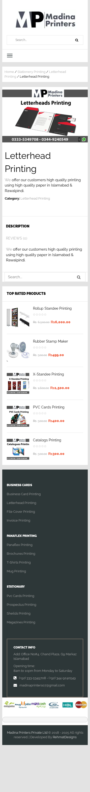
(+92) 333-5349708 (32, 678)
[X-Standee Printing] (18, 383)
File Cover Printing (21, 512)
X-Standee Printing (48, 374)
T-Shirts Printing (19, 562)
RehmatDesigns (64, 737)
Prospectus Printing (21, 605)
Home (9, 72)
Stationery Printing (32, 72)
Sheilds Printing (18, 613)
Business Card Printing (24, 494)
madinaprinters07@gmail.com (42, 685)
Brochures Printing (21, 553)
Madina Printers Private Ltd (27, 732)
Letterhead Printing (35, 198)
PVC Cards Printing (48, 407)
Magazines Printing (21, 622)
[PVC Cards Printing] (18, 416)
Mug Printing (16, 571)
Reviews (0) (16, 238)
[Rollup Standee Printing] (18, 317)
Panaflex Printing (19, 545)
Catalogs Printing (47, 440)
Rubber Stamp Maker (50, 341)
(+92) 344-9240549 (62, 678)
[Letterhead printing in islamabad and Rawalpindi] (45, 116)
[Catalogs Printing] (18, 449)
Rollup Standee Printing (52, 308)
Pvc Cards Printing (20, 596)
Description (18, 226)
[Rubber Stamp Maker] (18, 350)
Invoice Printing (18, 520)
